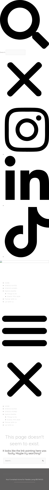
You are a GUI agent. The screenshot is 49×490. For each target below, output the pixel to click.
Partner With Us (11, 299)
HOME (7, 283)
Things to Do (12, 294)
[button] (24, 25)
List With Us (9, 302)
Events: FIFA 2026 (13, 296)
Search (2, 52)
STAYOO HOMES (11, 288)
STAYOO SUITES (11, 285)
